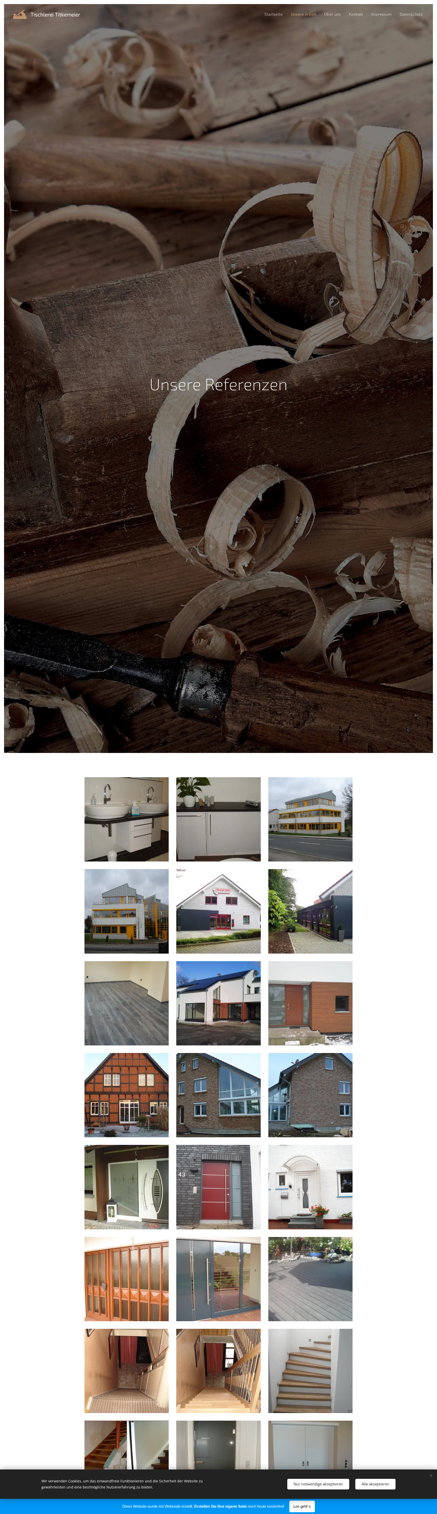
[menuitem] (275, 14)
